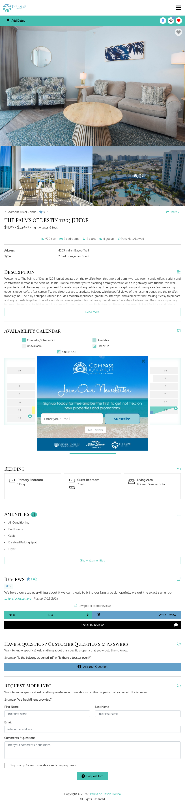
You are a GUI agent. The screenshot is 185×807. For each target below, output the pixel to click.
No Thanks (95, 430)
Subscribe (122, 418)
